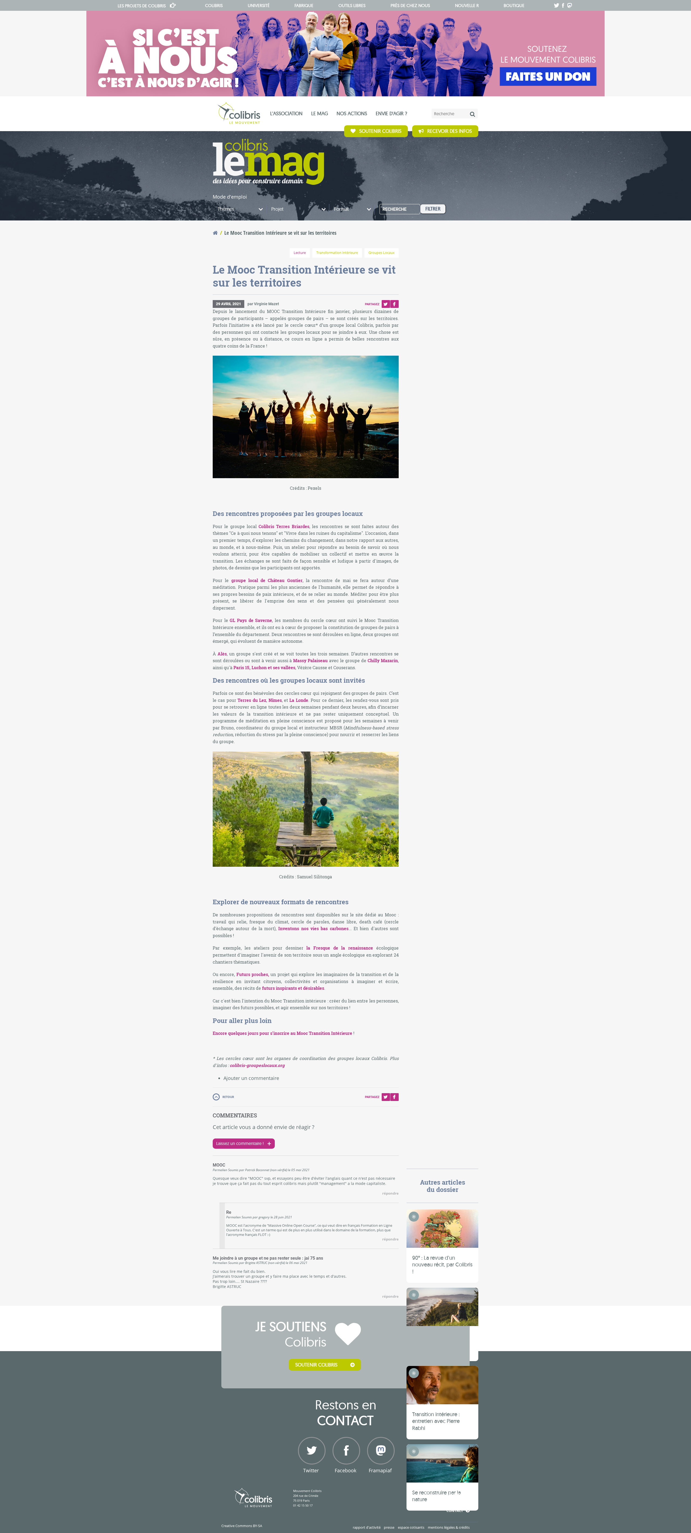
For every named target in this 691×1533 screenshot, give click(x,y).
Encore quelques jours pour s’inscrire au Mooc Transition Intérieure (282, 1033)
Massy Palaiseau (310, 660)
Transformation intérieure (337, 252)
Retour (228, 1097)
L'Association (286, 113)
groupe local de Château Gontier (267, 580)
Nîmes (275, 700)
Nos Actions (352, 113)
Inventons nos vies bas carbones (313, 928)
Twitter (386, 304)
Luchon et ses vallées (273, 667)
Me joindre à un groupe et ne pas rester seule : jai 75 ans (268, 1258)
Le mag (319, 113)
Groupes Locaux (381, 252)
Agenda (455, 1494)
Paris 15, (241, 667)
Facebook (394, 304)
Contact (454, 1510)
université (259, 5)
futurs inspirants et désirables (293, 988)
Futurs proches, (252, 974)
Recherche (394, 209)
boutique (514, 5)
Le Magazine (268, 162)
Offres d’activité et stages (438, 1502)
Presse (389, 1527)
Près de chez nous (410, 5)
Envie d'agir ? (391, 113)
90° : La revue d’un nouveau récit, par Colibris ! (442, 1264)
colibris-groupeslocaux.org (257, 1065)
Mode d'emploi (230, 196)
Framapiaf (380, 1470)
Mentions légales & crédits (449, 1527)
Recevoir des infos (449, 131)
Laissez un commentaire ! (240, 1143)
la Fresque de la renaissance (339, 948)
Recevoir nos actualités (439, 1486)
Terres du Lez (252, 700)
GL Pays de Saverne (251, 620)
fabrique (303, 5)
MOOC (219, 1165)
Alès (222, 654)
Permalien (220, 1170)
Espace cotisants (411, 1527)
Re (228, 1212)
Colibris (142, 5)
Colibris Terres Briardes (284, 526)
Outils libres (351, 5)
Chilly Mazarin (383, 660)
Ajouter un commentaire (251, 1078)
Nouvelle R (467, 5)
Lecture (300, 252)
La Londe (298, 700)
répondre (390, 1193)
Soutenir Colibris (380, 131)
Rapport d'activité (367, 1527)
